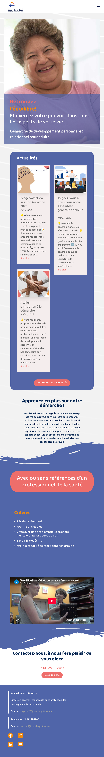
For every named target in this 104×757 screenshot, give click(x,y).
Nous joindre (52, 675)
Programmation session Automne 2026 (32, 202)
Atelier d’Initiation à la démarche (31, 306)
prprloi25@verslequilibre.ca (36, 711)
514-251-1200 (52, 668)
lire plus (24, 258)
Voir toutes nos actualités (52, 383)
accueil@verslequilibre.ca (35, 726)
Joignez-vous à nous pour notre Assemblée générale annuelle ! (70, 206)
